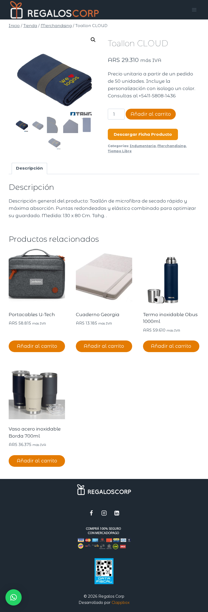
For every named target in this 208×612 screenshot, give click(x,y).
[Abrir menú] (194, 9)
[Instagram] (104, 512)
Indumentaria (143, 146)
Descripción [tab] (29, 168)
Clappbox (120, 602)
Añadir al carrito (151, 114)
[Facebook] (91, 512)
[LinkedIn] (116, 512)
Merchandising (171, 146)
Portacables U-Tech (32, 314)
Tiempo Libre (120, 151)
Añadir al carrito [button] (37, 346)
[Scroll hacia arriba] (182, 605)
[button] (93, 40)
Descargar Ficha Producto (143, 134)
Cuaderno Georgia (97, 314)
